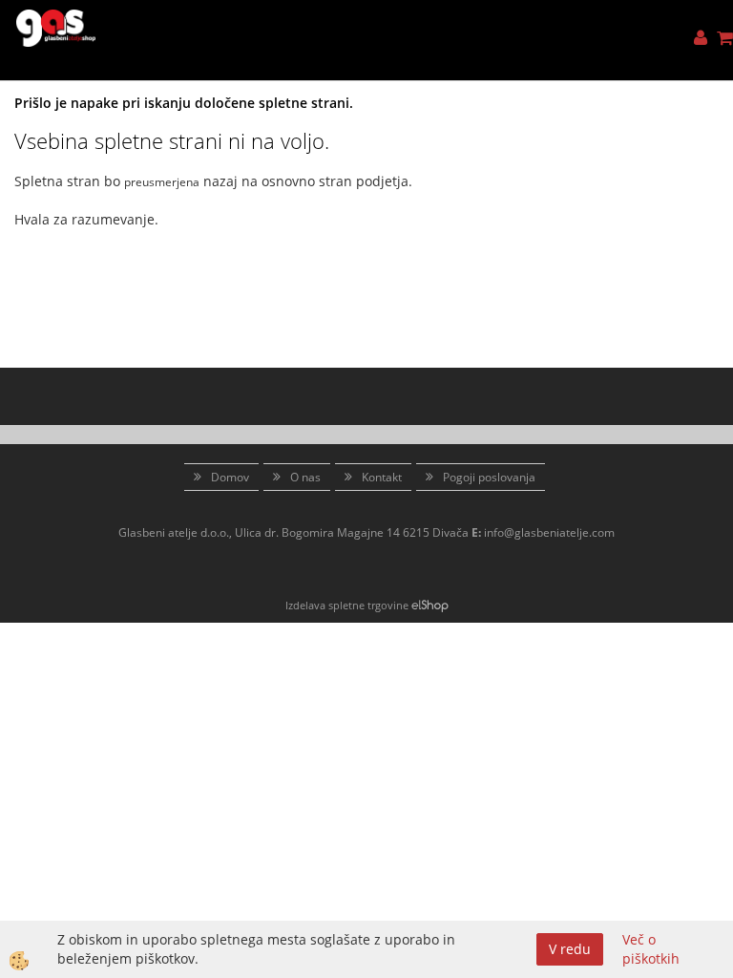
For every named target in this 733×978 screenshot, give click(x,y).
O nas (305, 477)
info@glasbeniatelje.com (549, 532)
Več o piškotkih (651, 948)
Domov (230, 477)
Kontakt (382, 477)
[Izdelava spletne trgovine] (430, 605)
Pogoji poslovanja (489, 477)
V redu (570, 949)
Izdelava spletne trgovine (346, 605)
